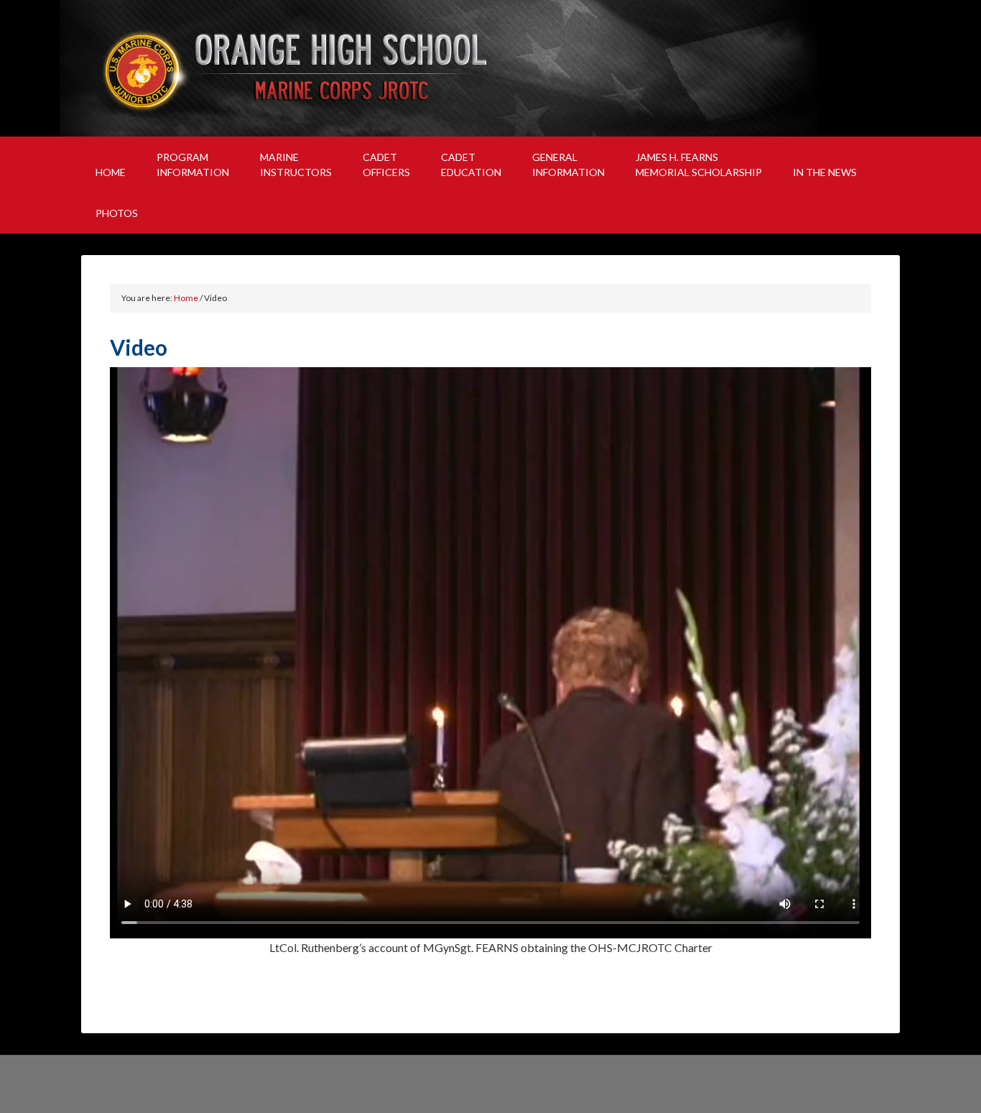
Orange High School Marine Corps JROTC (490, 68)
